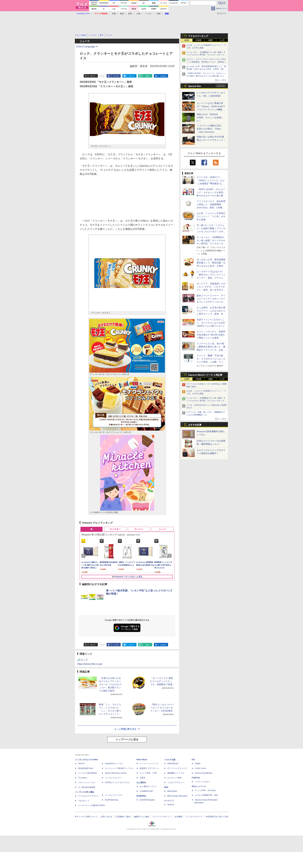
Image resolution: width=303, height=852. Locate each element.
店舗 (114, 13)
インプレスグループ (193, 817)
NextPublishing (111, 800)
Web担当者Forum (85, 768)
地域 (158, 13)
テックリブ (169, 801)
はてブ (131, 76)
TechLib (170, 805)
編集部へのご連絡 (141, 817)
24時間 (198, 40)
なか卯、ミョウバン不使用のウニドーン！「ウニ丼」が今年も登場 (211, 216)
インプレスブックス (113, 795)
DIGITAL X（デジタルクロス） (118, 782)
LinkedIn (163, 76)
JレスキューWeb (174, 778)
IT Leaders (82, 778)
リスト (102, 76)
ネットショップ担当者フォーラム (119, 768)
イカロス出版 (169, 759)
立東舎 (142, 778)
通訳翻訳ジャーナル (175, 773)
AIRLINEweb (172, 763)
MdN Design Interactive (177, 796)
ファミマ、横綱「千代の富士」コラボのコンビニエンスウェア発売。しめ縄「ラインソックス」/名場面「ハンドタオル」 (211, 361)
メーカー (148, 13)
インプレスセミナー (113, 778)
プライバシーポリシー (161, 817)
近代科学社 (141, 796)
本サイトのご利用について (86, 817)
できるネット (83, 801)
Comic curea (200, 768)
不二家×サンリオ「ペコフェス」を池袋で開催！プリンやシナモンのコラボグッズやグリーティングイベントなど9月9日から (211, 231)
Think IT (81, 763)
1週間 (210, 40)
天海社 (198, 763)
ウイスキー (115, 529)
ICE (193, 759)
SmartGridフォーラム (114, 763)
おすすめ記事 (195, 424)
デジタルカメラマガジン (88, 796)
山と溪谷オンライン (148, 786)
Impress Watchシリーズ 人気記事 (205, 375)
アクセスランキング (198, 36)
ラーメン (138, 529)
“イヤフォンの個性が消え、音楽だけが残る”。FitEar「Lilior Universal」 (210, 128)
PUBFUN (196, 778)
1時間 (186, 40)
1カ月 (222, 40)
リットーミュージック (149, 763)
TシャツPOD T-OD (148, 773)
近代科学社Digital (147, 800)
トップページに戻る (127, 739)
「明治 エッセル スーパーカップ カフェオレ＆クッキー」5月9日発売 (162, 707)
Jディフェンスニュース (177, 768)
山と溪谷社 (141, 782)
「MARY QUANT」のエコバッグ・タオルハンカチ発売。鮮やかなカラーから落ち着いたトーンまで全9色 (206, 76)
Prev (83, 555)
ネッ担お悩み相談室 (86, 787)
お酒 (138, 13)
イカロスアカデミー (175, 782)
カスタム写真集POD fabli (206, 795)
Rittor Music (142, 759)
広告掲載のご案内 (123, 817)
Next (170, 555)
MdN (166, 787)
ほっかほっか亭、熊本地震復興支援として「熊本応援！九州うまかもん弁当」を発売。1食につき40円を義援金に (206, 69)
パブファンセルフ (202, 782)
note (147, 76)
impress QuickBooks (203, 773)
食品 (122, 13)
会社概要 (178, 817)
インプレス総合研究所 (87, 773)
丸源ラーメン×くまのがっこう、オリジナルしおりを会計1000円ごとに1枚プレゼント (211, 322)
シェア (115, 76)
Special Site (194, 86)
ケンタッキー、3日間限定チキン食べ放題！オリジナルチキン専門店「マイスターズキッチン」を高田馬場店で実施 (205, 55)
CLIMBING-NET (146, 791)
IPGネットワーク (199, 786)
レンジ (162, 529)
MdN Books (172, 791)
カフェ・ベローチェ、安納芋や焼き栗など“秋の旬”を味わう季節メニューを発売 (211, 334)
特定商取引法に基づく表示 (217, 817)
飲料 (130, 13)
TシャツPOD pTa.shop (205, 790)
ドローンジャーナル (86, 782)
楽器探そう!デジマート (149, 768)
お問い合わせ (106, 817)
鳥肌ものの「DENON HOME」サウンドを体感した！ (210, 117)
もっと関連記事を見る (125, 729)
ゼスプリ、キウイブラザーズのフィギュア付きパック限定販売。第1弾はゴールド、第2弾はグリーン (206, 62)
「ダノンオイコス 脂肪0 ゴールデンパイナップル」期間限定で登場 (161, 681)
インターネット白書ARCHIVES (91, 805)
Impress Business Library (116, 773)
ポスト (92, 76)
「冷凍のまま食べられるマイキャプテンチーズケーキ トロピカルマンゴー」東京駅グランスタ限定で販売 (110, 684)
